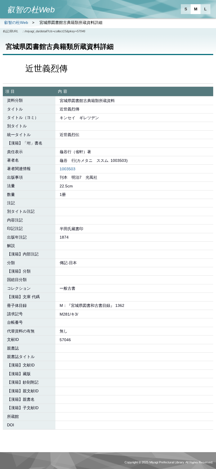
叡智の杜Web (16, 22)
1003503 (67, 169)
